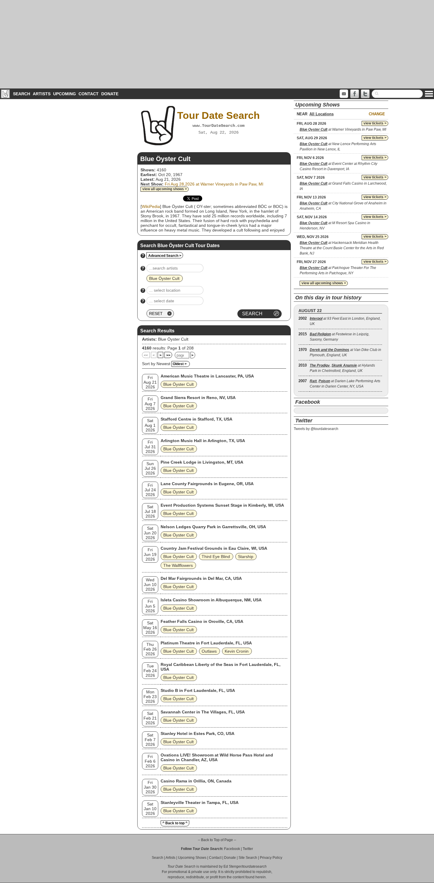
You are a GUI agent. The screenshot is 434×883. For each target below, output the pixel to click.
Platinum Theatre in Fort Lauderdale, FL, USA (206, 643)
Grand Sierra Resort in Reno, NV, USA (198, 397)
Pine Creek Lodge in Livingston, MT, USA (202, 462)
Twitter (248, 849)
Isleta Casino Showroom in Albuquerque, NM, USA (211, 600)
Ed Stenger (232, 866)
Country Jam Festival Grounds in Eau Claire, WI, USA (214, 548)
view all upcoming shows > (164, 189)
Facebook (232, 849)
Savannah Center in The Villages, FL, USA (203, 712)
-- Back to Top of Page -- (217, 840)
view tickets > (374, 123)
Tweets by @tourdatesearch (316, 429)
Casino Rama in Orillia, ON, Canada (196, 781)
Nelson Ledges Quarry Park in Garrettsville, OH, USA (213, 526)
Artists (41, 93)
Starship (245, 556)
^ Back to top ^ (174, 823)
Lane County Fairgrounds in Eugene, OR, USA (207, 483)
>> (168, 355)
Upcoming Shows (192, 858)
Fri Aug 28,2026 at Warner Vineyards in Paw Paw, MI (214, 184)
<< (146, 355)
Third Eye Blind (216, 556)
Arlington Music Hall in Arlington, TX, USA (203, 440)
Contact (89, 93)
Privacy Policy (271, 858)
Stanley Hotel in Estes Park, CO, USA (197, 733)
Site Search (248, 858)
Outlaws (209, 651)
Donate (109, 93)
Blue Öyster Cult (173, 339)
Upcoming (64, 93)
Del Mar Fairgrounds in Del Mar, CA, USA (201, 578)
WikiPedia (151, 206)
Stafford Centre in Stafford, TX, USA (196, 419)
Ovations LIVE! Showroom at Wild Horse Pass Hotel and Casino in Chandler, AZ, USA (217, 757)
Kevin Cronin (237, 651)
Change (377, 114)
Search (21, 93)
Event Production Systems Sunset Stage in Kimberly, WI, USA (222, 505)
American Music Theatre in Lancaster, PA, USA (207, 376)
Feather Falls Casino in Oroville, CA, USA (202, 621)
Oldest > (180, 364)
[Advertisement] (217, 44)
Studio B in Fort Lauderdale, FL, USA (198, 690)
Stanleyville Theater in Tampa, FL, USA (200, 802)
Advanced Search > (164, 256)
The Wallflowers (178, 565)
